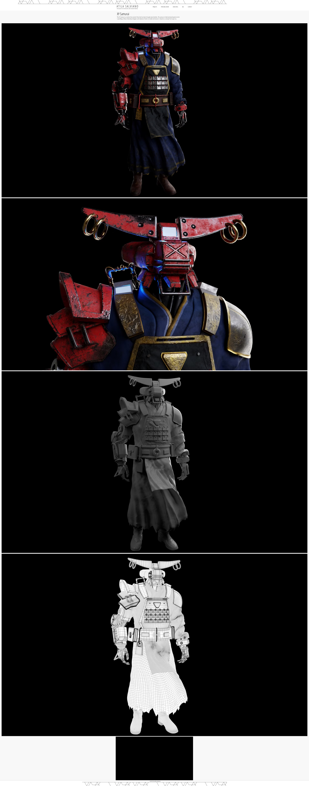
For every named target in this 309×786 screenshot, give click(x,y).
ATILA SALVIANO (128, 6)
